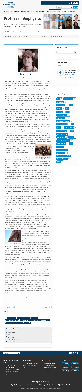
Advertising (65, 363)
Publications (34, 11)
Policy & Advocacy (72, 11)
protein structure (12, 318)
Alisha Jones (11, 335)
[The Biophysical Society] (9, 4)
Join (47, 3)
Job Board (75, 370)
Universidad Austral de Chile (12, 320)
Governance (9, 375)
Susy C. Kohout (12, 341)
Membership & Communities (11, 11)
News (66, 3)
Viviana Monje (11, 333)
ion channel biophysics (25, 320)
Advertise (61, 3)
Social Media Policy (57, 388)
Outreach (64, 11)
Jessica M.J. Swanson (13, 339)
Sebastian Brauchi (25, 318)
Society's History (10, 365)
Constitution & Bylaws (12, 371)
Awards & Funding (44, 11)
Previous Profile (10, 307)
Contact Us (75, 363)
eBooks (47, 369)
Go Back (28, 298)
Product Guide (66, 370)
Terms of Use (49, 388)
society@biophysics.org (51, 385)
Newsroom (65, 367)
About (43, 3)
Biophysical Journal (50, 363)
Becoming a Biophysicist (12, 369)
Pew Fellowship (23, 323)
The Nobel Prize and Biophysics (70, 71)
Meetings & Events (25, 11)
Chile (18, 318)
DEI (29, 323)
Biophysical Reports (50, 367)
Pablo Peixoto (11, 337)
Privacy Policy (42, 388)
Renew (51, 3)
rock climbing (34, 318)
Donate (56, 3)
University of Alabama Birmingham (41, 320)
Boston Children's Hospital (11, 323)
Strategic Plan (10, 373)
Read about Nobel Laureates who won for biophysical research (70, 77)
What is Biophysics (11, 367)
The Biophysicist (49, 365)
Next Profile (47, 307)
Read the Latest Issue (32, 368)
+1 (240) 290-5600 (65, 385)
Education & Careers (55, 11)
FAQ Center (75, 367)
